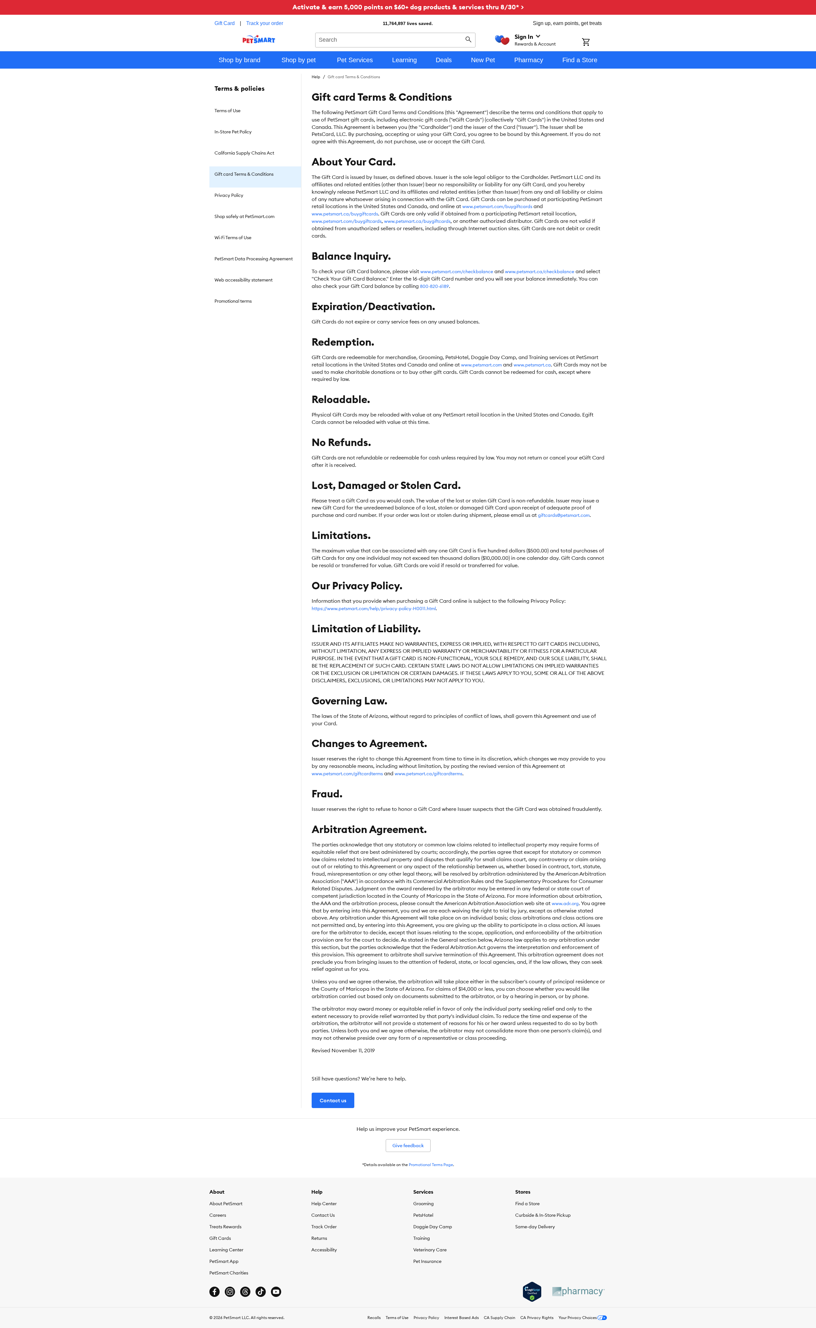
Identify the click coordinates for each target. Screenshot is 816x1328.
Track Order (324, 1227)
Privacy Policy (426, 1317)
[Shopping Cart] (594, 42)
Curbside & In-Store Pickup (543, 1215)
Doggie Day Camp (432, 1227)
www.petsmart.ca (532, 365)
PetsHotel (423, 1215)
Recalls (374, 1317)
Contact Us (323, 1215)
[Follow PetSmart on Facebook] (214, 1292)
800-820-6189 (434, 286)
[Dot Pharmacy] (578, 1291)
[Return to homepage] (259, 39)
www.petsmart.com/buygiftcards (497, 206)
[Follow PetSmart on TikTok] (261, 1292)
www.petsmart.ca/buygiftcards (345, 214)
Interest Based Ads (461, 1317)
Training (421, 1238)
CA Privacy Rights (536, 1317)
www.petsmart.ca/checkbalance (539, 271)
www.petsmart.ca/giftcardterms (428, 774)
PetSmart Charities (228, 1273)
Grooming (423, 1203)
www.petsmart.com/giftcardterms (347, 774)
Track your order (264, 23)
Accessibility (324, 1250)
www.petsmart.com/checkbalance (456, 271)
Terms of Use (397, 1317)
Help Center (324, 1203)
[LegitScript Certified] (532, 1292)
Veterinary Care (430, 1250)
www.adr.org (565, 903)
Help (316, 76)
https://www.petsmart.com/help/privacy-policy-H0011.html (374, 608)
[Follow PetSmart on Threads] (245, 1292)
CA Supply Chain (499, 1317)
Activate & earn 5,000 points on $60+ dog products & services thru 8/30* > (408, 7)
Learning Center (226, 1250)
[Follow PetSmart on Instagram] (230, 1292)
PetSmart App (224, 1261)
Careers (217, 1215)
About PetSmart (225, 1203)
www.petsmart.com (481, 365)
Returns (319, 1238)
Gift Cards (220, 1238)
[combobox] (395, 39)
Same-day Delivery (535, 1227)
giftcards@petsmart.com (564, 515)
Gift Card (225, 23)
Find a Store (527, 1203)
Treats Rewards (225, 1227)
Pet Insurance (427, 1261)
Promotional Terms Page (431, 1164)
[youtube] (276, 1292)
